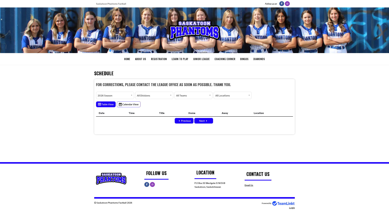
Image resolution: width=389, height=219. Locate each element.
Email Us (249, 185)
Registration (159, 59)
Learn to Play (180, 59)
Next (202, 120)
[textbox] (194, 84)
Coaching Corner (225, 59)
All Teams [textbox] (181, 95)
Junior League (201, 59)
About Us (140, 59)
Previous (186, 120)
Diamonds (259, 59)
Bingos (244, 59)
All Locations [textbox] (222, 95)
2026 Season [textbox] (105, 95)
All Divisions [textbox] (143, 95)
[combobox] (115, 95)
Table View (107, 104)
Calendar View (130, 104)
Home (127, 59)
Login (292, 207)
